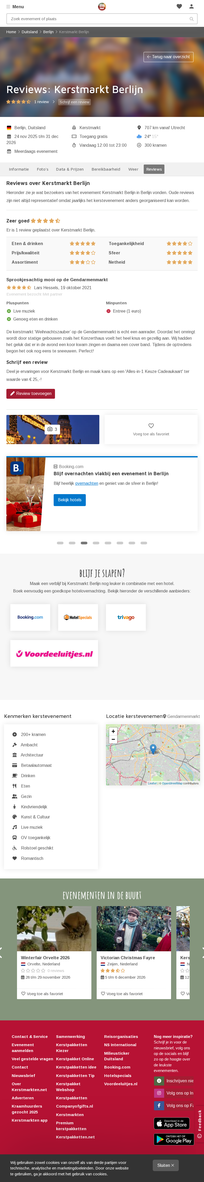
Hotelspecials (117, 1075)
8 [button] (144, 543)
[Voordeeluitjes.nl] (54, 653)
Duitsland (36, 127)
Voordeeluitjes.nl (120, 1084)
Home (102, 6)
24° (151, 136)
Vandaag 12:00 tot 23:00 (103, 145)
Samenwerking (70, 1036)
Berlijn (20, 127)
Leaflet (152, 783)
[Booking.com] (30, 617)
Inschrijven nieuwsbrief (179, 1081)
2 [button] (72, 543)
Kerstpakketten (71, 1098)
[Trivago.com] (126, 617)
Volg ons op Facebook (179, 1105)
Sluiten (164, 1165)
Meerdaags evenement (36, 151)
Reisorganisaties (121, 1036)
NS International (120, 1044)
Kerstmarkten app (30, 1120)
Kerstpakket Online (75, 1059)
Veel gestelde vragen (32, 1059)
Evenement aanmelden (23, 1047)
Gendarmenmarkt (183, 716)
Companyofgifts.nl (74, 1106)
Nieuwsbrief (23, 1075)
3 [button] (84, 543)
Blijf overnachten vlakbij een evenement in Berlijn (111, 473)
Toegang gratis (93, 136)
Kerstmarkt (90, 127)
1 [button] (60, 543)
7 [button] (132, 543)
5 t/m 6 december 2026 (128, 967)
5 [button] (108, 543)
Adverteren (23, 1098)
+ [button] (113, 731)
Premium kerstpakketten (71, 1126)
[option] (102, 493)
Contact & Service (30, 1036)
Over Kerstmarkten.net (29, 1087)
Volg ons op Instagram (179, 1093)
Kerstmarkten (70, 1114)
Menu (17, 7)
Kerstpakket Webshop (68, 1087)
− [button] (113, 739)
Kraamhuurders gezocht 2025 (27, 1109)
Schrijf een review (74, 102)
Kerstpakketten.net (75, 1137)
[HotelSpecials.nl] (78, 617)
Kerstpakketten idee (76, 1067)
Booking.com (71, 466)
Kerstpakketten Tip (75, 1075)
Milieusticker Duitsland (116, 1056)
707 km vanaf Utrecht (164, 127)
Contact (20, 1067)
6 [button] (120, 543)
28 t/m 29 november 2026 (45, 967)
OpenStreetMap (172, 783)
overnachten (86, 483)
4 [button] (96, 543)
